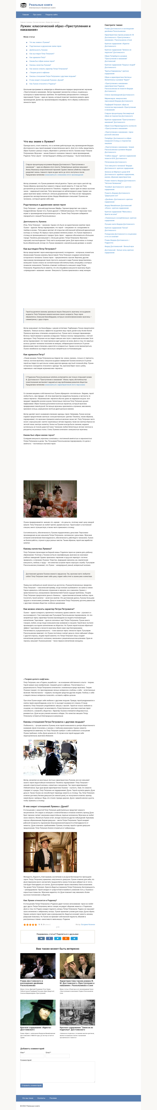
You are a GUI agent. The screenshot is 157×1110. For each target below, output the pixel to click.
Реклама (53, 1098)
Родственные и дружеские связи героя (45, 46)
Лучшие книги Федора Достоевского (120, 224)
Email (48, 1053)
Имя (22, 1053)
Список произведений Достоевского (119, 95)
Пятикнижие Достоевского (116, 162)
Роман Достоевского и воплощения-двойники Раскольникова (31, 983)
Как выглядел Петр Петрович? (41, 54)
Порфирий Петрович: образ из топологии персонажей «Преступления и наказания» (120, 107)
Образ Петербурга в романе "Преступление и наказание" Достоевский (116, 58)
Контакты (41, 1098)
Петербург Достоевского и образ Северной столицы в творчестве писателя (118, 140)
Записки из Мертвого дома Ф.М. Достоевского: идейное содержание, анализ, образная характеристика (119, 174)
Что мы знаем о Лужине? (39, 42)
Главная (25, 15)
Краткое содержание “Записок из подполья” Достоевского (76, 1028)
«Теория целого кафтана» (39, 73)
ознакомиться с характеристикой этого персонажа (65, 385)
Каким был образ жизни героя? (42, 61)
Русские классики (39, 22)
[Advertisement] (59, 121)
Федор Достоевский (52, 22)
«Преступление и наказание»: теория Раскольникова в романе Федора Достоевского (119, 149)
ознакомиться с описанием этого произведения (64, 175)
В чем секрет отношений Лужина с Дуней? (46, 80)
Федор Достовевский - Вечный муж (119, 246)
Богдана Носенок (88, 924)
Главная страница (26, 22)
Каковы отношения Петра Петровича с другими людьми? (52, 76)
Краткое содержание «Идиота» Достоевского (35, 1028)
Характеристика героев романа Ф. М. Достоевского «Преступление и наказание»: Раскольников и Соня (77, 983)
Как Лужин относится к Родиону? (42, 84)
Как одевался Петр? (37, 57)
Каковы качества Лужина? (40, 65)
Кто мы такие (27, 1098)
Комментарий (25, 1060)
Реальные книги (40, 5)
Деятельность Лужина (38, 50)
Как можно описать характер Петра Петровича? (48, 69)
